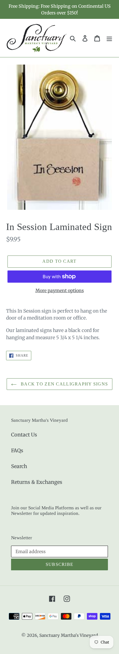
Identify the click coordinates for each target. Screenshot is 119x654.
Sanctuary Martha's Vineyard (68, 635)
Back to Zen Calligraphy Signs (63, 384)
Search (19, 466)
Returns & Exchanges (36, 482)
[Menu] (109, 38)
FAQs (17, 450)
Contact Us (24, 434)
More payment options (59, 290)
